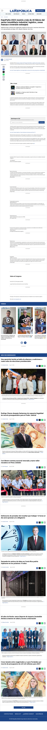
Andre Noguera (5, 466)
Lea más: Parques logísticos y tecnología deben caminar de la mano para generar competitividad (27, 70)
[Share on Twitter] (4, 72)
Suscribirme (41, 122)
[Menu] (2, 10)
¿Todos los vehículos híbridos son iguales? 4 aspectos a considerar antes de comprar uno (28, 87)
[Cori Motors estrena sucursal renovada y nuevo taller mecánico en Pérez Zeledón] (23, 482)
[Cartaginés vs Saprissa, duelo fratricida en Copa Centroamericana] (13, 93)
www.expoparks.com (17, 299)
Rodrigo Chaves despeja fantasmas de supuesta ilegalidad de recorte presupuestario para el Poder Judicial (22, 414)
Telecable (25, 600)
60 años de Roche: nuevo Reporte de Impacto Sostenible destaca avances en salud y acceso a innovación (21, 618)
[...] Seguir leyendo (30, 399)
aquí (34, 143)
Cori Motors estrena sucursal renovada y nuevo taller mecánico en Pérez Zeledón (20, 462)
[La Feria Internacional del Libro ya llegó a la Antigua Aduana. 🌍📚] (25, 320)
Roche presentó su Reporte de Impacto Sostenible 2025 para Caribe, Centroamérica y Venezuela (8, 337)
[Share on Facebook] (4, 69)
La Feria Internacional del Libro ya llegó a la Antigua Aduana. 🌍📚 (25, 336)
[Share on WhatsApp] (4, 74)
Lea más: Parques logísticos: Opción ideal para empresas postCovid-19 (22, 132)
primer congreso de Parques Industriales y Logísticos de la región (28, 62)
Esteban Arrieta (5, 365)
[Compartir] (4, 79)
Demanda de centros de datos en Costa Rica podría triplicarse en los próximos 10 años (19, 562)
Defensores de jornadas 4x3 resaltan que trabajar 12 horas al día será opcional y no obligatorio (23, 517)
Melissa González (5, 622)
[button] (40, 10)
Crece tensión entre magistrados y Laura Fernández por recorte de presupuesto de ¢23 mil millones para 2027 (21, 663)
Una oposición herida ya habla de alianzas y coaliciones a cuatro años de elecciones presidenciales (21, 360)
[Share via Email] (4, 77)
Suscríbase (39, 714)
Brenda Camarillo (9, 59)
